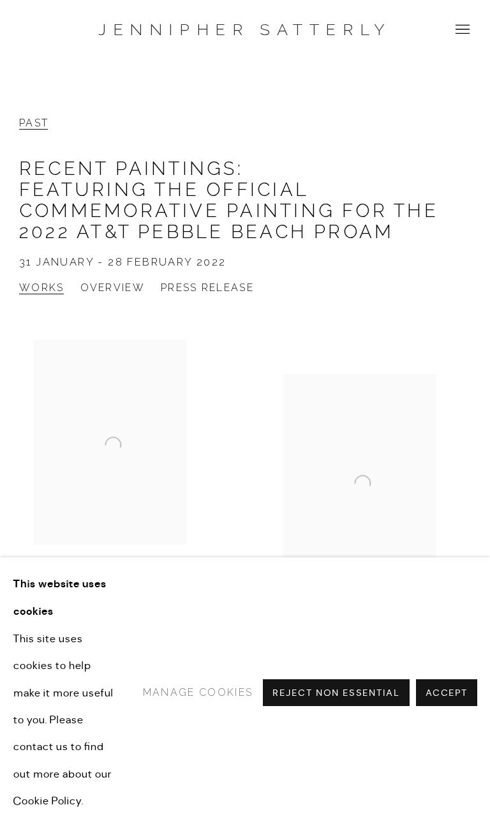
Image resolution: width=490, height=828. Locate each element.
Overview (112, 288)
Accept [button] (447, 693)
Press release (207, 288)
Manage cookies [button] (198, 692)
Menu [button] (461, 30)
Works (41, 288)
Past (33, 123)
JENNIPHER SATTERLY (245, 29)
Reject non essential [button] (336, 693)
